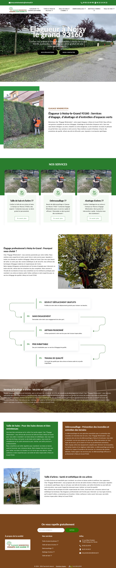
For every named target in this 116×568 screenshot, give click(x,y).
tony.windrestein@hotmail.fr (22, 3)
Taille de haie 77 (94, 201)
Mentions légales (61, 566)
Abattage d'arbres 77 (94, 9)
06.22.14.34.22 (86, 549)
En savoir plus (21, 218)
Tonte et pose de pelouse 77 (49, 9)
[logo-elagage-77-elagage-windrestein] (18, 12)
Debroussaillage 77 (79, 9)
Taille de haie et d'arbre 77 (64, 9)
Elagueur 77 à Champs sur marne (34, 9)
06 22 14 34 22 (101, 3)
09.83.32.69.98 (86, 545)
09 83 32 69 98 (88, 3)
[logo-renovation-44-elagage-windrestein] (17, 547)
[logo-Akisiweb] (75, 566)
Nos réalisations (47, 52)
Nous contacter (69, 52)
